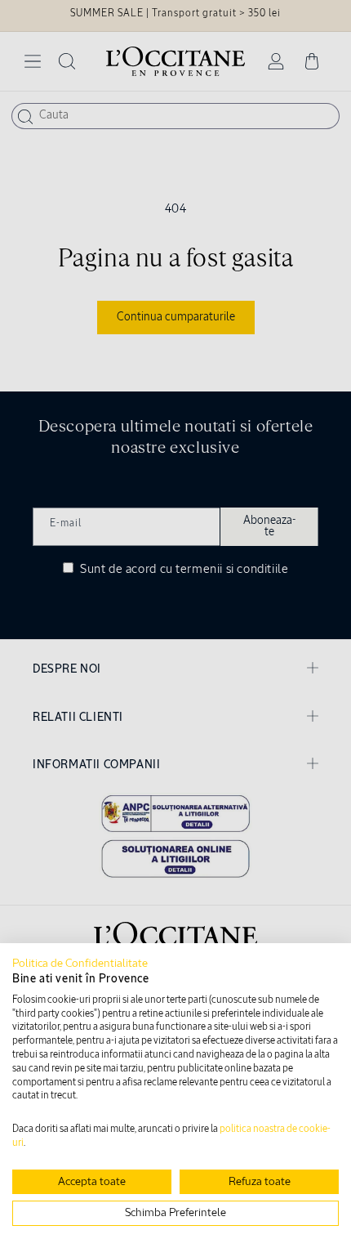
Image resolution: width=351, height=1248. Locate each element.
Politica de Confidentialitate (80, 963)
